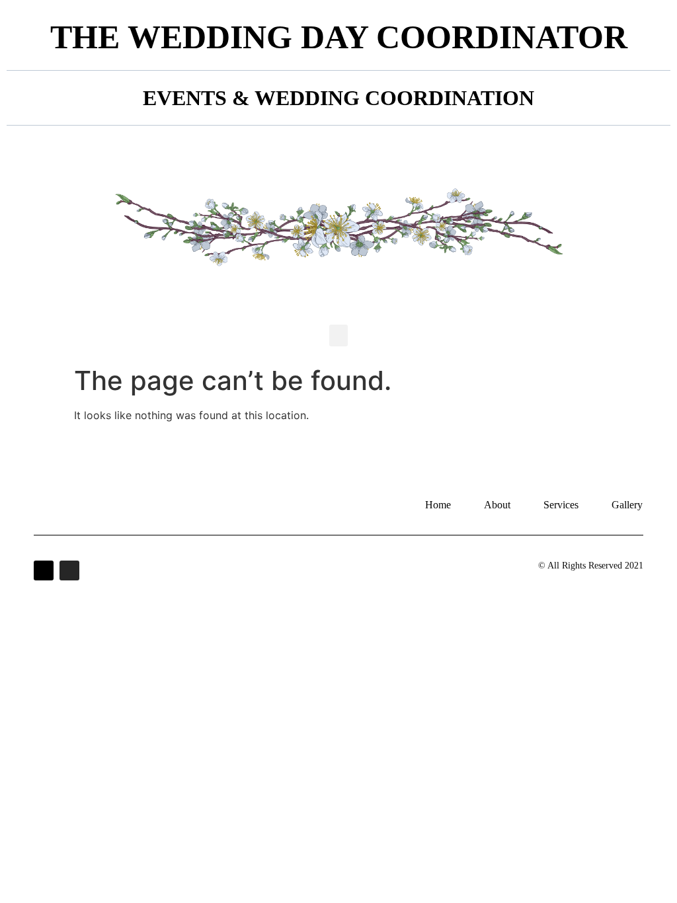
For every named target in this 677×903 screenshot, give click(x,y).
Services (560, 504)
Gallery (627, 504)
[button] (338, 335)
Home (438, 504)
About (497, 504)
